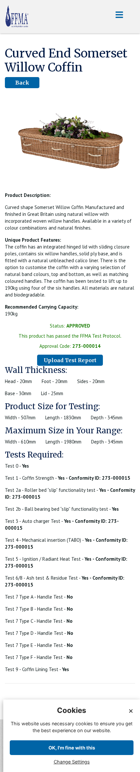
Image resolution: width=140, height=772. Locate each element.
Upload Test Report (70, 360)
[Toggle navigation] (119, 17)
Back (22, 82)
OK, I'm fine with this (72, 747)
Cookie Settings (121, 766)
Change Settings (72, 761)
